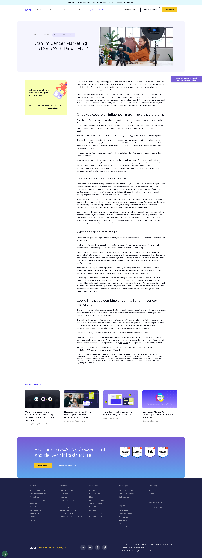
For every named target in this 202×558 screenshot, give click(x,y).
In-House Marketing (67, 513)
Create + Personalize (38, 500)
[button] (40, 10)
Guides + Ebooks (96, 490)
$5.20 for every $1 (129, 143)
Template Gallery (95, 504)
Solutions (63, 486)
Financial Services (66, 490)
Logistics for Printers (96, 10)
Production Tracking (37, 507)
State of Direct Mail (96, 513)
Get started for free (150, 10)
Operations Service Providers (71, 517)
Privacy (122, 524)
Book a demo (169, 10)
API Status (123, 520)
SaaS (61, 504)
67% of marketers (129, 237)
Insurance (63, 497)
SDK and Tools (124, 497)
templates (123, 343)
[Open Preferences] (5, 554)
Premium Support (125, 514)
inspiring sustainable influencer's (126, 273)
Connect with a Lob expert (102, 350)
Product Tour (35, 497)
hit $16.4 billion (83, 87)
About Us (152, 490)
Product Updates (36, 513)
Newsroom (93, 510)
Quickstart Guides (126, 490)
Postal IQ (33, 504)
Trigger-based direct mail (154, 283)
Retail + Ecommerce (67, 500)
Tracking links (129, 280)
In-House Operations (68, 507)
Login (135, 10)
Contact (127, 10)
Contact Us (123, 517)
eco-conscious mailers (91, 273)
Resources (93, 486)
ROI (140, 145)
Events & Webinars (96, 500)
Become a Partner (156, 507)
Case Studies (94, 494)
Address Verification (37, 490)
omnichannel (123, 100)
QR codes (142, 280)
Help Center (123, 510)
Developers (124, 486)
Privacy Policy (53, 108)
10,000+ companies (99, 332)
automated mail (93, 245)
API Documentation (126, 494)
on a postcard (131, 337)
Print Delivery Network (38, 494)
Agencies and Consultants (70, 510)
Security (33, 517)
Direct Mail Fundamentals (98, 507)
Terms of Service (125, 527)
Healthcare (64, 494)
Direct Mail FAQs (95, 517)
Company (153, 486)
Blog (91, 497)
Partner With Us (156, 502)
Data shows (159, 125)
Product (33, 486)
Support (122, 506)
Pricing (81, 10)
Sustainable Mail (36, 510)
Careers (152, 494)
